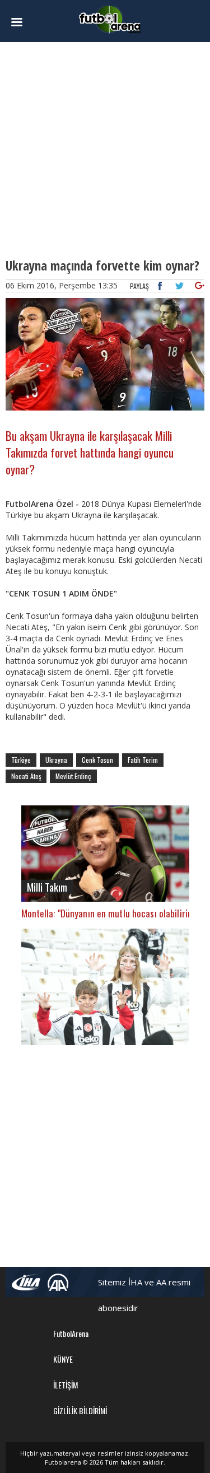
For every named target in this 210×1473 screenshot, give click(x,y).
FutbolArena (70, 1333)
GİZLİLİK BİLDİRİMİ (80, 1410)
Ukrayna (56, 760)
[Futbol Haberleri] (110, 18)
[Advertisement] (105, 150)
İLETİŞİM (65, 1385)
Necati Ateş (26, 776)
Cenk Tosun (97, 760)
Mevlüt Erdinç (73, 776)
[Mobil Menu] (20, 22)
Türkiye (21, 760)
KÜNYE (63, 1359)
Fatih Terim (143, 760)
